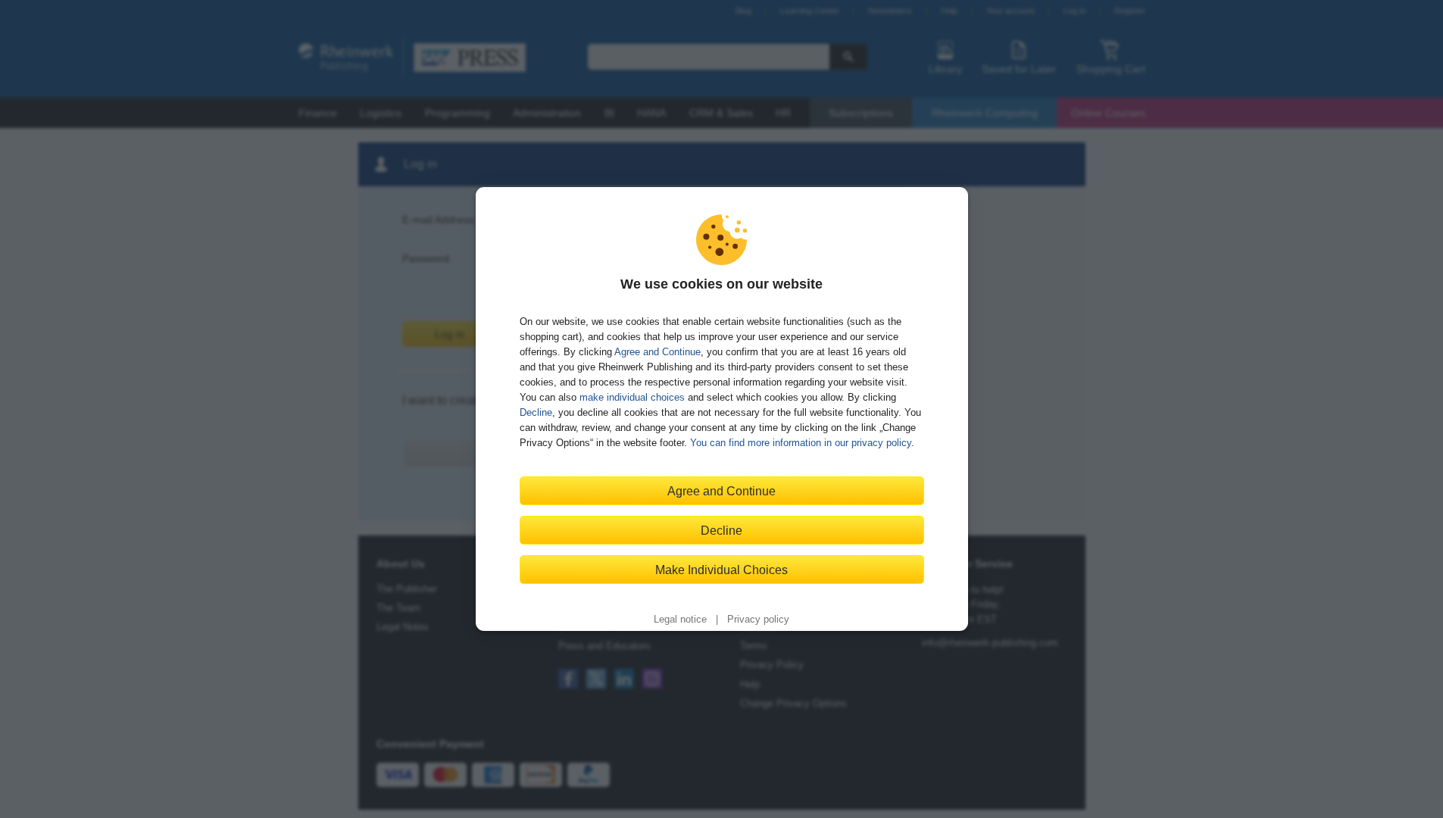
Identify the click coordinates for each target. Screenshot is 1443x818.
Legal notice (680, 619)
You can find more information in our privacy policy (800, 442)
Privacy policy (758, 619)
